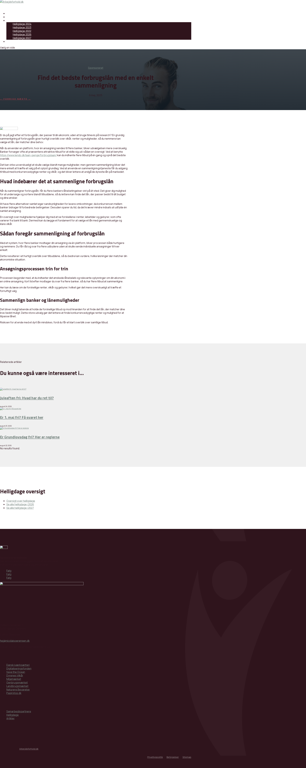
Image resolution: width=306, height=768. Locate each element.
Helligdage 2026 (22, 34)
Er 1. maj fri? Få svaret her (21, 417)
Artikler (10, 718)
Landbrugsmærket (17, 686)
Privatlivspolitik (155, 757)
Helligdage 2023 (22, 27)
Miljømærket (13, 679)
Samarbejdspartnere (18, 13)
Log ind (10, 41)
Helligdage (12, 20)
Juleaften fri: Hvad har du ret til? (27, 398)
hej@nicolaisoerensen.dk (15, 640)
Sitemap (186, 757)
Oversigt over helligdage (20, 501)
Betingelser (173, 757)
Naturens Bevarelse (18, 689)
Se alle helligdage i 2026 (20, 504)
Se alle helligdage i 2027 (20, 508)
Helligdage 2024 (22, 24)
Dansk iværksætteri (18, 665)
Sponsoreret (95, 68)
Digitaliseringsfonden (18, 668)
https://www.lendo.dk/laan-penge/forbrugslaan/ (28, 155)
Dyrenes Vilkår (14, 675)
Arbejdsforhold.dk (28, 748)
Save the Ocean (15, 672)
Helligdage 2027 (22, 38)
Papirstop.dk (13, 693)
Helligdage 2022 (22, 31)
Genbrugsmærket (17, 682)
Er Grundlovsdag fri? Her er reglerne (30, 437)
